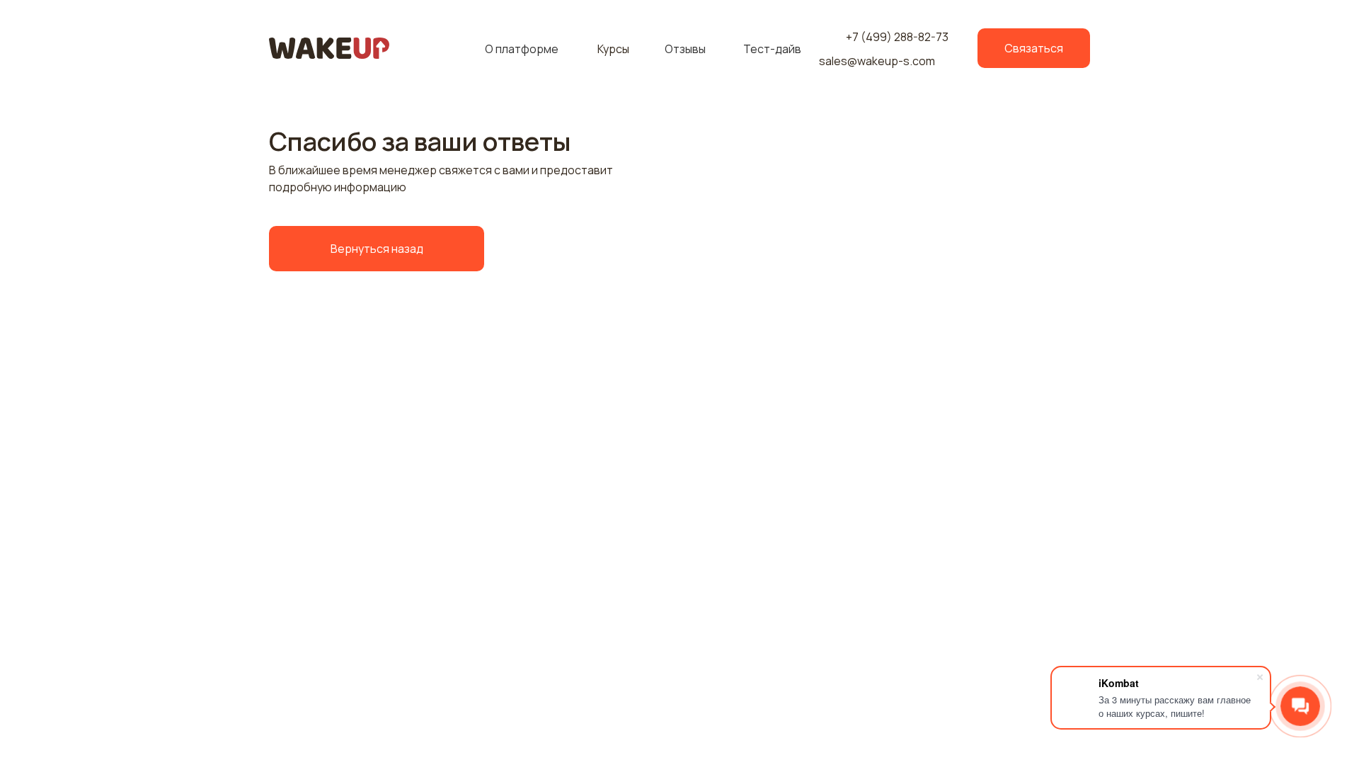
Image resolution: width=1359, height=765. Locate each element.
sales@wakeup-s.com (877, 61)
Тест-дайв (772, 49)
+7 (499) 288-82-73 (897, 37)
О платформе (521, 49)
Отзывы (685, 49)
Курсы (613, 49)
